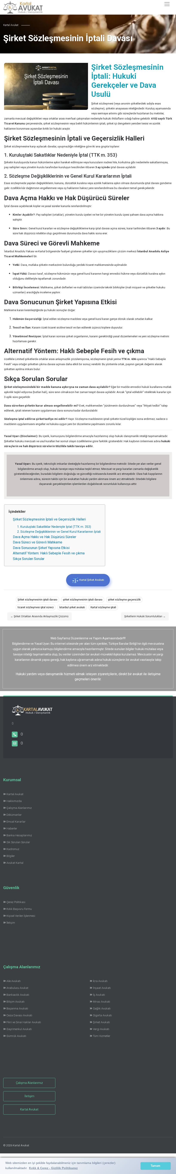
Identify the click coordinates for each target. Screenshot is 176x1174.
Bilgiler (10, 856)
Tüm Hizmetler (101, 1036)
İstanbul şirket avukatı (72, 607)
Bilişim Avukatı (15, 1001)
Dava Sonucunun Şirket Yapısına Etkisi (41, 548)
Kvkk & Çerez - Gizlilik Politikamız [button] (53, 1168)
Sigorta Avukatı (102, 1015)
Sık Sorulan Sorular (18, 842)
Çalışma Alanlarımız (19, 807)
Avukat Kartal (14, 862)
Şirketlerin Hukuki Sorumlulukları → (144, 616)
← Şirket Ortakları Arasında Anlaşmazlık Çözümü (39, 616)
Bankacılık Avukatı (17, 994)
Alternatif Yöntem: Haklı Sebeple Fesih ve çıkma (49, 553)
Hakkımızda (14, 801)
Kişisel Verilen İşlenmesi (20, 915)
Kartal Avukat (14, 794)
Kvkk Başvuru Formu (19, 909)
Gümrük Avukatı (16, 1036)
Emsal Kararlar (16, 821)
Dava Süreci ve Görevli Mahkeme (37, 542)
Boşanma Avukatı (17, 1008)
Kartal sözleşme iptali (103, 607)
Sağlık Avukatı (102, 1008)
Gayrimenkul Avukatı (19, 1029)
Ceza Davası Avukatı (19, 1015)
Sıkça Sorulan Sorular (28, 559)
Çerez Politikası (15, 902)
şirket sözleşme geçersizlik (124, 599)
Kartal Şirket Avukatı (91, 579)
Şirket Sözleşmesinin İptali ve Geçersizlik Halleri (49, 519)
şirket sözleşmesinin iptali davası (82, 599)
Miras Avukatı (101, 1001)
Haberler (11, 828)
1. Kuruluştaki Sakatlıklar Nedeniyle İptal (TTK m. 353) (54, 527)
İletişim (10, 922)
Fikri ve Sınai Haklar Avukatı (23, 1022)
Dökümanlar (14, 814)
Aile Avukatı (13, 981)
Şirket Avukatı (101, 1022)
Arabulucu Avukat (17, 987)
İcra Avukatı (100, 981)
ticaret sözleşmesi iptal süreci (36, 607)
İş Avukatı (99, 994)
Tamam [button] (155, 1165)
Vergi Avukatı (101, 1029)
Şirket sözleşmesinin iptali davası (37, 599)
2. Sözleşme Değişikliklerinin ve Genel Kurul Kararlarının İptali (59, 532)
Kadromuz (12, 849)
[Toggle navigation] (167, 4)
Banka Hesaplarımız (19, 835)
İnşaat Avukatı (102, 987)
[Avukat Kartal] (32, 713)
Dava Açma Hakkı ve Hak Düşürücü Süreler (44, 537)
